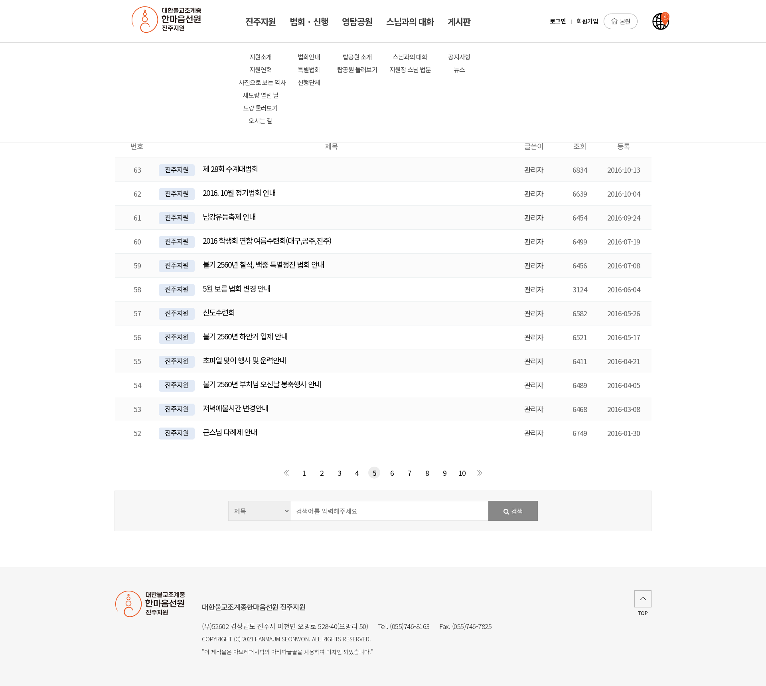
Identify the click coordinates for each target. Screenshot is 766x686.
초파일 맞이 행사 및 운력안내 (244, 360)
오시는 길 (260, 120)
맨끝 (480, 473)
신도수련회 (219, 312)
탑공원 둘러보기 (357, 69)
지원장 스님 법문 (410, 69)
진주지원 (177, 169)
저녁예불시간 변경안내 (235, 407)
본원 (625, 21)
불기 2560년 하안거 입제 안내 (245, 336)
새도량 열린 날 (260, 95)
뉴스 (459, 69)
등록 (623, 146)
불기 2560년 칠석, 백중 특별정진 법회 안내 (263, 264)
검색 (516, 511)
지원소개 (260, 56)
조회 (579, 146)
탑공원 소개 (357, 56)
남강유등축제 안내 (229, 216)
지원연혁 (260, 69)
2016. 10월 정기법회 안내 (239, 192)
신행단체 (309, 82)
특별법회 (309, 69)
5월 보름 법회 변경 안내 (236, 288)
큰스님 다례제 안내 (230, 431)
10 (462, 473)
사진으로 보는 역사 (261, 82)
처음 (286, 473)
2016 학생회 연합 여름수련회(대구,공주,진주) (267, 240)
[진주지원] (171, 21)
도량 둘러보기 (260, 107)
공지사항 (459, 56)
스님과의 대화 (410, 56)
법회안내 (309, 56)
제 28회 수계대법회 (230, 168)
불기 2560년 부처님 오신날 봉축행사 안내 (262, 383)
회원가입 (587, 21)
